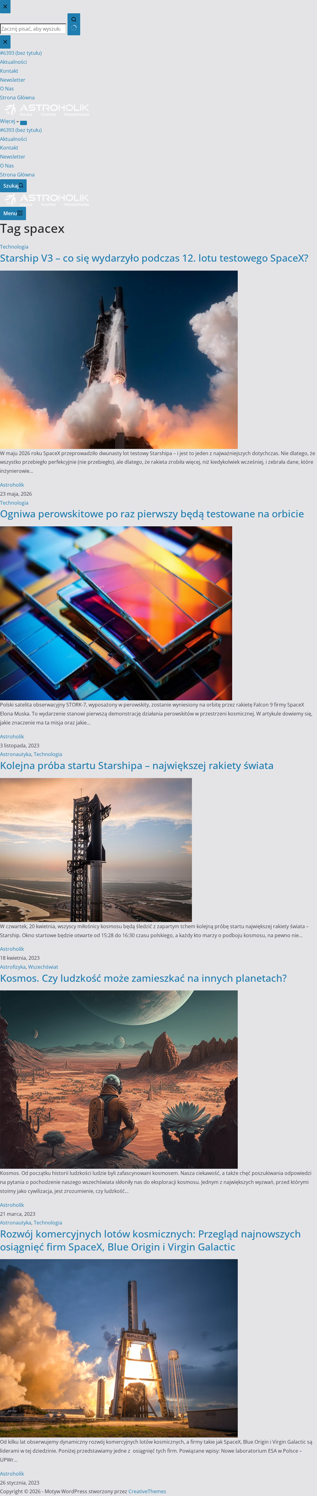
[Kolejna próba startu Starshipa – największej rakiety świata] (96, 782)
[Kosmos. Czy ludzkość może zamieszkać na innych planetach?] (119, 994)
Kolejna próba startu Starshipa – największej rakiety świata (137, 765)
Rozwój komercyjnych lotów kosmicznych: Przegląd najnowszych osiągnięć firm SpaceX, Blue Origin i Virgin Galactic (150, 1240)
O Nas (7, 165)
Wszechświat (43, 966)
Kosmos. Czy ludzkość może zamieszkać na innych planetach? (143, 978)
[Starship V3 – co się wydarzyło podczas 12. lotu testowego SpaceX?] (119, 275)
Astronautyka (15, 754)
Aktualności (13, 139)
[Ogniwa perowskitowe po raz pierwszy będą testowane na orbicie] (116, 530)
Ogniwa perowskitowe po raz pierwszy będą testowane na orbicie (152, 513)
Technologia (14, 246)
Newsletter (12, 156)
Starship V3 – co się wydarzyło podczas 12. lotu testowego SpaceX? (154, 257)
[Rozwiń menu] (23, 123)
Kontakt (9, 147)
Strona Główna (17, 174)
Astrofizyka (13, 966)
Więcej (8, 121)
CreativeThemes (147, 1491)
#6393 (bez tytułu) (21, 130)
